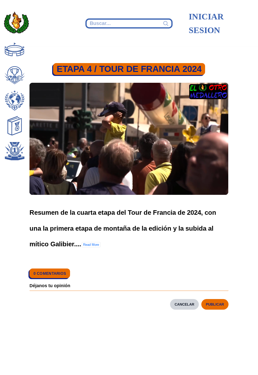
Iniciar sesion (206, 23)
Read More (91, 245)
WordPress (102, 364)
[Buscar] (166, 23)
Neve (11, 364)
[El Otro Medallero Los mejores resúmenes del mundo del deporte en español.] (16, 23)
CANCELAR (184, 304)
